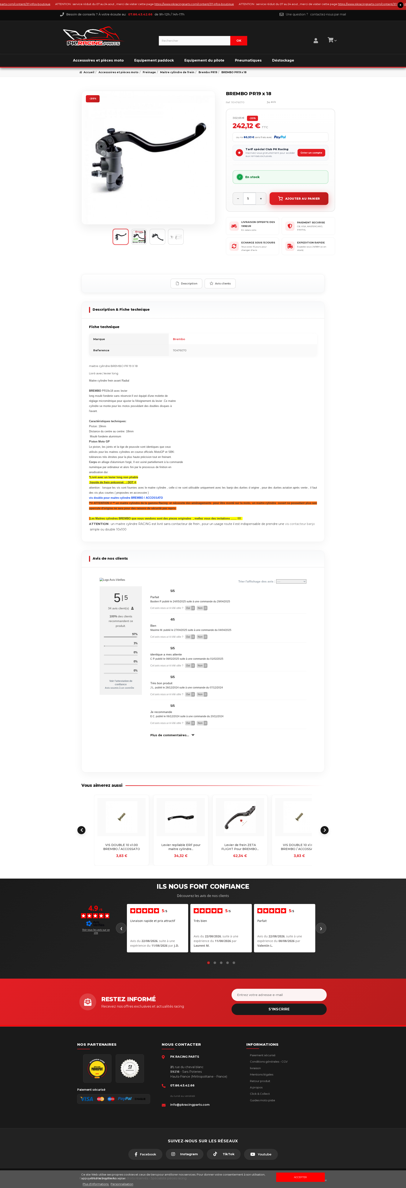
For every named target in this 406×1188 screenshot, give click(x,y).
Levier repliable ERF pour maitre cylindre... (180, 847)
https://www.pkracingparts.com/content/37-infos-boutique (172, 4)
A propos (255, 1087)
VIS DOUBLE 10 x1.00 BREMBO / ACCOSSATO (121, 847)
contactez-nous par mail (328, 14)
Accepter (300, 1177)
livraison (255, 1068)
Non (202, 608)
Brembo (179, 339)
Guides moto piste (262, 1100)
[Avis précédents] (121, 928)
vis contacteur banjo (300, 524)
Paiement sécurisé (262, 1055)
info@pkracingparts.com (190, 1105)
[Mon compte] (315, 35)
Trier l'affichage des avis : (257, 581)
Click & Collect (259, 1093)
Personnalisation (122, 1184)
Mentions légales (261, 1074)
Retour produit (259, 1081)
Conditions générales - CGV (268, 1061)
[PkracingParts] (107, 35)
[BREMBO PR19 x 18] (148, 157)
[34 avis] (258, 102)
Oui (190, 608)
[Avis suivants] (321, 928)
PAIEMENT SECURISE (311, 222)
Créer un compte (311, 152)
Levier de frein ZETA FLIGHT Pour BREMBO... (240, 847)
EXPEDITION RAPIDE (311, 242)
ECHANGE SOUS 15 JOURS (258, 242)
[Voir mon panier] (331, 40)
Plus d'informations (96, 1184)
